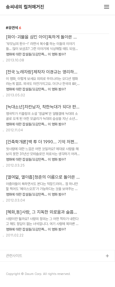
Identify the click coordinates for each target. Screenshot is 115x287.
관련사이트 (14, 256)
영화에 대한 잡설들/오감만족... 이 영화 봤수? (36, 54)
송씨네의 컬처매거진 (25, 7)
